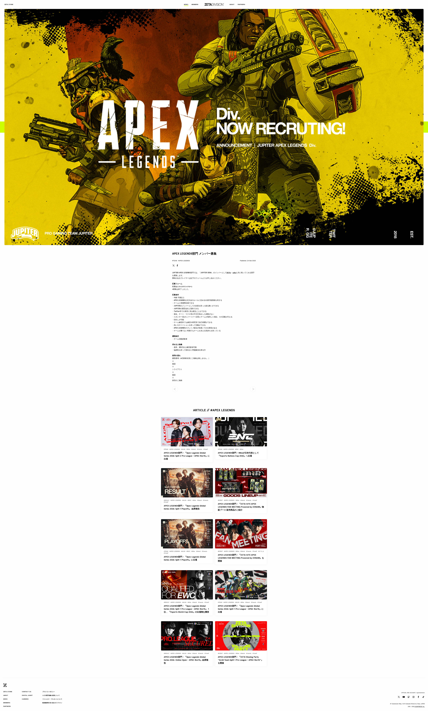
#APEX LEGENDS (184, 260)
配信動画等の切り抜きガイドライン (52, 703)
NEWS (5, 699)
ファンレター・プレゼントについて (52, 699)
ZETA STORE (7, 691)
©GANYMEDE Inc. (420, 706)
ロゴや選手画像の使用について (51, 695)
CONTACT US (26, 691)
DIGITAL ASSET (27, 695)
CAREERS (25, 699)
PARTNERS (7, 706)
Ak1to (229, 273)
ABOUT (5, 695)
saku (234, 273)
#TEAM (174, 260)
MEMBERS (6, 703)
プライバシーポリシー (48, 691)
